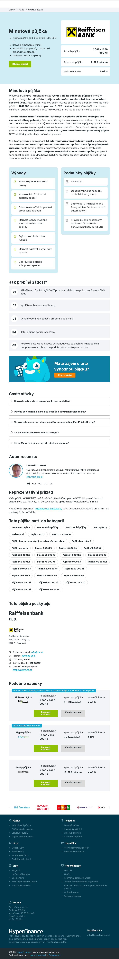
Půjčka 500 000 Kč (21, 582)
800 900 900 (28, 655)
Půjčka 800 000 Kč (21, 589)
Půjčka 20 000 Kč (21, 554)
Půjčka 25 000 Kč (21, 575)
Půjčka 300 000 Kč (47, 575)
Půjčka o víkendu (61, 534)
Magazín (16, 870)
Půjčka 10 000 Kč (68, 548)
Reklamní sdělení (72, 896)
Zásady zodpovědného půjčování (81, 881)
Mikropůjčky (100, 527)
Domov (12, 10)
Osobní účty (18, 847)
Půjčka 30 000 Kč (46, 554)
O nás (67, 874)
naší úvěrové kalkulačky (48, 508)
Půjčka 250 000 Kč (74, 568)
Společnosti (18, 877)
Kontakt (68, 870)
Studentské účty (20, 855)
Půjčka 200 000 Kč (47, 568)
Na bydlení (18, 534)
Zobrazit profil (34, 477)
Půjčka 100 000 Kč (97, 561)
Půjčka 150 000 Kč (21, 568)
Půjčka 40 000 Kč (72, 554)
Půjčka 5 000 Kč (43, 548)
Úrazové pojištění (72, 832)
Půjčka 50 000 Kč (97, 554)
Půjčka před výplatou (22, 829)
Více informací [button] (73, 712)
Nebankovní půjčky (21, 825)
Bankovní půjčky (21, 527)
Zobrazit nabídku (46, 713)
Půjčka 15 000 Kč (92, 548)
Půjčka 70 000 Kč (46, 561)
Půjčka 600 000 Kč (48, 582)
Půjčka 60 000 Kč (21, 561)
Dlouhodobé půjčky (47, 527)
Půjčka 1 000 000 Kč (49, 589)
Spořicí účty (18, 851)
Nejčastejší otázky (21, 874)
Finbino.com (55, 955)
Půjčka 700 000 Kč (75, 582)
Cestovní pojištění (73, 836)
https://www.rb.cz (22, 669)
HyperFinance (24, 952)
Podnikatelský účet (21, 859)
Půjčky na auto (20, 548)
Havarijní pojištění (73, 829)
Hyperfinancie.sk (38, 955)
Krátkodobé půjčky (76, 527)
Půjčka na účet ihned (22, 836)
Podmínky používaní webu (77, 877)
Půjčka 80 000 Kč (72, 561)
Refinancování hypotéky (76, 847)
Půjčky (21, 10)
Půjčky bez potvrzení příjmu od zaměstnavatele (38, 541)
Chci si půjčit (20, 64)
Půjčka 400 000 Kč (74, 575)
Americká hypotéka (74, 851)
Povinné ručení (71, 825)
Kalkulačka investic (21, 885)
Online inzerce (71, 892)
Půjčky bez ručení (81, 541)
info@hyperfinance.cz (98, 935)
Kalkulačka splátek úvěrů (24, 881)
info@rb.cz (37, 652)
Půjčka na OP (38, 534)
